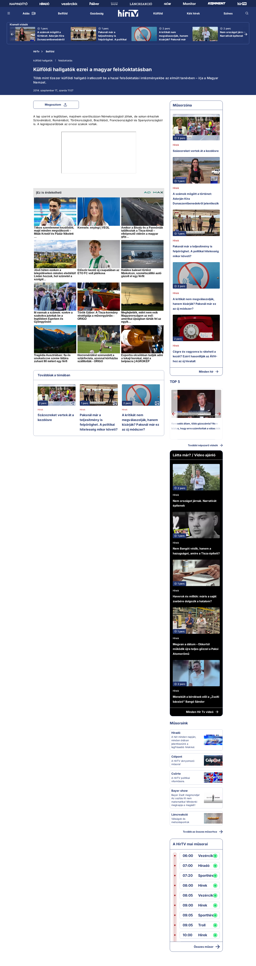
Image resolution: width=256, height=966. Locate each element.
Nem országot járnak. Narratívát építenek (233, 34)
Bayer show (179, 790)
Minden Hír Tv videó (200, 712)
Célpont (176, 756)
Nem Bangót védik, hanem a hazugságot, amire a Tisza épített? (196, 551)
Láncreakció (179, 814)
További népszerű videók (203, 445)
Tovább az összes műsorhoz (200, 831)
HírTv (36, 51)
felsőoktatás (65, 60)
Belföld (50, 51)
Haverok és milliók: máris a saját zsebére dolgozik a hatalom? (194, 599)
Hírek (40, 409)
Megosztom (53, 104)
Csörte (176, 773)
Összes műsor (204, 946)
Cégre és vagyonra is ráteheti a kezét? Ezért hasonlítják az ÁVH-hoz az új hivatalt (195, 356)
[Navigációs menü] (8, 13)
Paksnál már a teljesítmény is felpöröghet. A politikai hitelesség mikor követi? (112, 39)
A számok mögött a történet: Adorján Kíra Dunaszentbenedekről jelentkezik (51, 38)
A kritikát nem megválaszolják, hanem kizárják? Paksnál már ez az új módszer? (173, 38)
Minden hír (206, 371)
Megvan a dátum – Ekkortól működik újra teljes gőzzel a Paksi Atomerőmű (195, 648)
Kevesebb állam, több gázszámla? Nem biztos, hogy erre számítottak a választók (195, 426)
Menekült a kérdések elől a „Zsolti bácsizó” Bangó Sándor (196, 699)
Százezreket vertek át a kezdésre (56, 417)
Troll (201, 925)
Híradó (175, 732)
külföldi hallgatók (43, 60)
